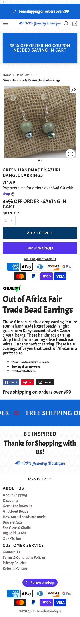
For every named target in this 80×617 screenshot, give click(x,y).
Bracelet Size (13, 522)
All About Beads (15, 512)
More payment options (40, 259)
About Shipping (15, 495)
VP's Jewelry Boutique (45, 611)
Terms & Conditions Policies (24, 558)
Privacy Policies (14, 563)
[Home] (40, 23)
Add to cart (40, 233)
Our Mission (12, 539)
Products (23, 75)
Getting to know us (17, 506)
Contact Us (11, 552)
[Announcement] (40, 11)
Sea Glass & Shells (17, 528)
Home (7, 75)
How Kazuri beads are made (24, 517)
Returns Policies (15, 569)
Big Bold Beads (14, 533)
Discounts (10, 501)
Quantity (11, 213)
